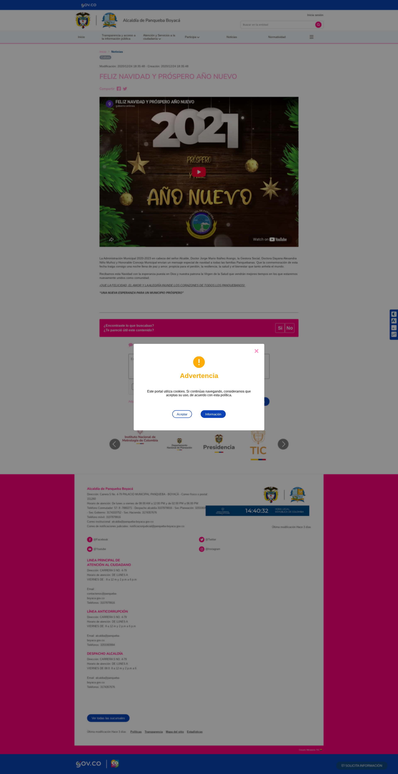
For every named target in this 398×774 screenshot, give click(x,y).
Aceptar (182, 414)
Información (213, 414)
